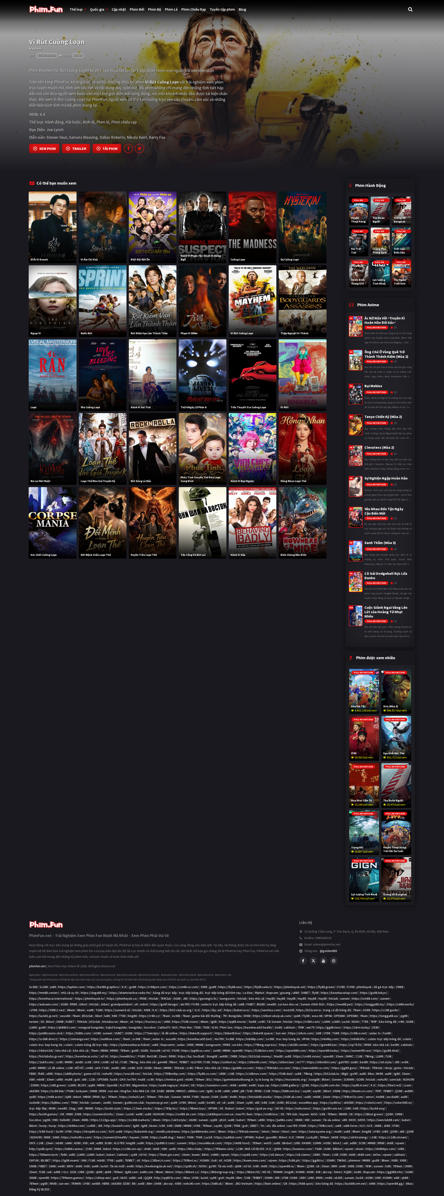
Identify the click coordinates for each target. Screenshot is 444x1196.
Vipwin (205, 1097)
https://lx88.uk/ (212, 1183)
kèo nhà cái (256, 998)
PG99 (175, 1050)
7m (262, 1126)
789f (378, 1091)
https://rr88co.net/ (354, 1033)
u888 (296, 993)
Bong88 (212, 1056)
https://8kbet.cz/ (187, 1172)
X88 (307, 1120)
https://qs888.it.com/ (160, 1143)
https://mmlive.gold (169, 1079)
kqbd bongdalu (116, 1027)
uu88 (288, 1056)
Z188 (88, 1149)
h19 (111, 1131)
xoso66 (65, 1016)
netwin (33, 1022)
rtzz (65, 1172)
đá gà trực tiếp (384, 987)
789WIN (278, 1172)
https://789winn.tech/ (44, 1155)
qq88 (91, 1085)
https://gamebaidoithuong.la (233, 1079)
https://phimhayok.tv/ (90, 998)
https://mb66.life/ (353, 1039)
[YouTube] (323, 961)
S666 (55, 1137)
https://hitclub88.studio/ (255, 1097)
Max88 (278, 1056)
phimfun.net (37, 966)
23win (163, 1056)
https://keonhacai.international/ (51, 998)
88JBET (46, 1160)
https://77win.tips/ (147, 1033)
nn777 (300, 1062)
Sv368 (44, 987)
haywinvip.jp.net (157, 1102)
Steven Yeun (56, 137)
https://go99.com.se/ (327, 1108)
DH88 (247, 1016)
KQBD (348, 1172)
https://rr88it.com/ (307, 1022)
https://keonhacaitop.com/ (339, 993)
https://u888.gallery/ (285, 1085)
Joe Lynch (55, 129)
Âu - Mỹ (78, 55)
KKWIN (306, 1143)
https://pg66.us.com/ (195, 1050)
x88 (397, 1062)
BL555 (82, 1085)
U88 (80, 1108)
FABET (251, 1004)
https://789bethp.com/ (170, 1074)
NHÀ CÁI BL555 (254, 1149)
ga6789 (343, 1062)
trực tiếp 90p (38, 1108)
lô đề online (170, 1033)
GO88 (360, 1079)
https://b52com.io (308, 1010)
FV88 (195, 1097)
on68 (342, 1166)
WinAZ (337, 1143)
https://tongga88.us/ (384, 1016)
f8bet (173, 1062)
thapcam (272, 993)
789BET (184, 1062)
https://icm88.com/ (365, 998)
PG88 (141, 1056)
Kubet (184, 1085)
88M (334, 1166)
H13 (362, 1126)
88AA (205, 1155)
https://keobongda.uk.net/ (154, 1166)
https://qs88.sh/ (186, 1166)
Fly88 (306, 1016)
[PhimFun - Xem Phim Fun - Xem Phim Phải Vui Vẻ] (46, 923)
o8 (136, 1004)
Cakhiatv (123, 1155)
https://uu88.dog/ (162, 1137)
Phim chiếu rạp (124, 122)
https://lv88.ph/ (289, 1160)
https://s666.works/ (400, 1004)
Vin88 (233, 1097)
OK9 (96, 1062)
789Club (165, 998)
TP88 (110, 1160)
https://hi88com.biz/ (286, 1091)
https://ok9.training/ (354, 1137)
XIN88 (298, 1120)
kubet (240, 1108)
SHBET (305, 993)
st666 (215, 1155)
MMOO (181, 1091)
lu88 (107, 1016)
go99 (353, 1074)
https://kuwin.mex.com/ (250, 1160)
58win (158, 1068)
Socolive (150, 1027)
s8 (131, 1022)
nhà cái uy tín (70, 993)
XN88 (47, 1137)
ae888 (223, 1056)
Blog (242, 9)
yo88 (32, 1068)
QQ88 (148, 1178)
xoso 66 (317, 1016)
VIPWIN (212, 1108)
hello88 (65, 1120)
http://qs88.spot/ (41, 1149)
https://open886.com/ (291, 1050)
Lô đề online (56, 1068)
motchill (288, 1010)
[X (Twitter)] (313, 961)
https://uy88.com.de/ (325, 1085)
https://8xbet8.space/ (258, 1033)
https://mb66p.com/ (250, 1039)
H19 (369, 1126)
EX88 (78, 1114)
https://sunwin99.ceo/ (356, 1050)
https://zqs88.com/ (244, 1155)
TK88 (190, 1137)
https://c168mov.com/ (251, 1074)
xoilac (181, 1045)
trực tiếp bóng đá (191, 993)
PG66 (70, 1091)
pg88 (404, 1016)
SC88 (362, 1143)
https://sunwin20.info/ (98, 1114)
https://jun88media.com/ (199, 1131)
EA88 (160, 1091)
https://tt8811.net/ (52, 1010)
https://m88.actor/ (50, 1097)
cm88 (105, 1062)
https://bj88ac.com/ (55, 1102)
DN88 (178, 1126)
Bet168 (152, 1056)
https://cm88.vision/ (307, 1056)
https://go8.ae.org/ (260, 1108)
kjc (104, 1097)
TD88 (197, 1027)
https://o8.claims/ (299, 1155)
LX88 (348, 1108)
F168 (123, 1062)
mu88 (68, 1079)
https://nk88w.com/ (71, 1126)
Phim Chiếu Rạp (193, 9)
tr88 (170, 1126)
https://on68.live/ (266, 1114)
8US (175, 1027)
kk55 (314, 1114)
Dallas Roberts (112, 137)
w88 (396, 1178)
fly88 (315, 993)
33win (339, 1056)
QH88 (277, 1149)
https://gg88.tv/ (313, 1160)
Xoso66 (155, 1050)
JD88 (386, 1126)
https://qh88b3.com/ (62, 1027)
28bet (327, 1091)
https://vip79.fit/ (350, 1045)
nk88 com (364, 1155)
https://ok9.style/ (175, 1120)
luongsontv (227, 998)
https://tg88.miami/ (66, 1160)
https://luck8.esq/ (373, 1108)
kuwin (196, 1155)
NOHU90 (408, 1079)
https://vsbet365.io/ (398, 1102)
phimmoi (354, 1160)
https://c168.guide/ (385, 1010)
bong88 (314, 1079)
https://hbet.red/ (390, 1085)
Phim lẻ (102, 122)
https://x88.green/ (53, 1085)
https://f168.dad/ (281, 1074)
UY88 (34, 1010)
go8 (77, 1079)
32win (120, 1114)
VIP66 (328, 1016)
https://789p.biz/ (166, 1108)
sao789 (292, 1126)
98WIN (89, 1108)
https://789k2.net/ (320, 1126)
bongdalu (135, 1027)
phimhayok (364, 987)
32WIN (317, 1143)
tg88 (213, 1022)
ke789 (131, 1079)
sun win (113, 1091)
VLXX (215, 1027)
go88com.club (134, 1102)
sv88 (261, 1022)
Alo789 (219, 1039)
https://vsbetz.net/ (369, 1102)
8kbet (50, 1022)
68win (71, 1010)
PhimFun (61, 82)
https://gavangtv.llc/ (204, 998)
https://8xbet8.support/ (196, 1033)
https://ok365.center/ (294, 1045)
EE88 (375, 1027)
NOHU (356, 1022)
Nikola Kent (137, 137)
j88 (242, 1091)
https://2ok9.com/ (41, 1062)
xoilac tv (375, 1033)
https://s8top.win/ (98, 1178)
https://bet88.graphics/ (103, 987)
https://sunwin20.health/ (111, 1137)
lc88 (272, 1102)
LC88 (239, 1149)
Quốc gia (97, 9)
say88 (306, 1091)
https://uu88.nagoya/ (163, 1085)
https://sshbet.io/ (224, 1062)
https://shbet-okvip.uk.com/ (272, 1016)
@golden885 (328, 951)
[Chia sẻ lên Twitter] (139, 148)
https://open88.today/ (324, 1050)
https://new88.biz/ (123, 1056)
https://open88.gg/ (390, 1183)
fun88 (252, 1022)
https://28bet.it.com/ (156, 1160)
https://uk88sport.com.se (216, 1114)
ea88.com (146, 1172)
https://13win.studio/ (138, 1108)
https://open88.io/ (282, 1166)
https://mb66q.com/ (325, 1039)
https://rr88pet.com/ (152, 987)
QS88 (305, 1085)
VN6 (83, 1160)
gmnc (398, 1068)
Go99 (59, 1131)
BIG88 (261, 1004)
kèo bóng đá (387, 1022)
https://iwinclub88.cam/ (383, 1120)
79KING (341, 1160)
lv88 (264, 1102)
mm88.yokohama (168, 1131)
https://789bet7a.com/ (348, 1097)
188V (302, 1178)
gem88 (162, 1062)
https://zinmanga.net (74, 1039)
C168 (359, 1056)
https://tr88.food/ (41, 1131)
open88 (237, 1050)
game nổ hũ (92, 1074)
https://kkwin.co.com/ (357, 1091)
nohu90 (107, 1074)
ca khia (248, 993)
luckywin (82, 1091)
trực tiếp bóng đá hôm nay (223, 993)
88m (239, 1178)
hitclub (242, 998)
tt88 (32, 1079)
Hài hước (73, 122)
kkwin (153, 1126)
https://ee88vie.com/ (105, 1039)
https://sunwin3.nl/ (117, 1010)
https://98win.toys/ (193, 1108)
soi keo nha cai (288, 1004)
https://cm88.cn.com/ (184, 987)
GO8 (73, 1172)
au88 (362, 1074)
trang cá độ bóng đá (337, 1010)
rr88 (401, 1022)
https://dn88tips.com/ (381, 1149)
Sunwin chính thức (312, 1004)
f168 (388, 1056)
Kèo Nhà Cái (141, 1091)
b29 (139, 1068)
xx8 (92, 1143)
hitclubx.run (110, 1022)
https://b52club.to (326, 1074)
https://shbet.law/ (281, 1062)
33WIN (35, 1085)
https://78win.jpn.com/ (164, 1155)
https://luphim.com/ (71, 987)
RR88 (143, 998)
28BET (254, 1126)
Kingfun (125, 1091)
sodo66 (34, 1102)
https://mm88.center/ (44, 993)
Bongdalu (235, 1016)
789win (125, 1050)
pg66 (46, 1120)
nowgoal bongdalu (91, 1027)
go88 (132, 987)
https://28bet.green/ (369, 1114)
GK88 (334, 1137)
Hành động (54, 122)
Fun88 (387, 1033)
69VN (319, 1178)
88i (134, 1183)
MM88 (200, 1045)
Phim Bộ (154, 9)
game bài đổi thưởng (206, 1016)
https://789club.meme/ (243, 1131)
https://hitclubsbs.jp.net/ (46, 1056)
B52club (87, 1016)
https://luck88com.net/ (351, 1183)
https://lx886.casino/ (69, 1149)
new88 (271, 1004)
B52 (209, 1079)
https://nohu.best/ (298, 1108)
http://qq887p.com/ (167, 1178)
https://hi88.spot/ (301, 1183)
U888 (222, 1074)
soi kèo (237, 1045)
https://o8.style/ (381, 1062)
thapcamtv (167, 1045)
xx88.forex (350, 1126)
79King (369, 1056)
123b (92, 1079)
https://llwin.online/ (268, 1183)
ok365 (338, 1178)
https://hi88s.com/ (78, 1033)
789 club (163, 1097)
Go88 (278, 1027)
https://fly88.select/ (258, 987)
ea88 (90, 1010)
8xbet (77, 1097)
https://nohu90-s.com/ (76, 1137)
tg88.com (131, 1172)
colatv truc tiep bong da (45, 1045)
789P (373, 1022)
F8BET (43, 1166)
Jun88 (217, 1050)
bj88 (68, 1097)
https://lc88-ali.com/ (288, 1097)
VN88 (69, 1114)
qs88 (297, 1016)
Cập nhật (119, 9)
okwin (359, 1149)
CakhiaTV (164, 1027)
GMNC (349, 1056)
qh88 (238, 1166)
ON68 (60, 1022)
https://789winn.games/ (67, 1178)
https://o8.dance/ (272, 1155)
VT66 (395, 1126)
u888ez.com (196, 1091)
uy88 (249, 1102)
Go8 (214, 1160)
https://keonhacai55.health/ (253, 1027)
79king (133, 1062)
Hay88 (270, 998)
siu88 (354, 1062)
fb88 (41, 1074)
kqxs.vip (263, 1085)
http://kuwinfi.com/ (117, 1126)
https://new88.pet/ (340, 1004)
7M (225, 1016)
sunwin (345, 998)
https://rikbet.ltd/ (41, 1050)
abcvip (327, 1172)
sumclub (395, 1079)
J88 (185, 998)
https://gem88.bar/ (324, 1045)
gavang (285, 993)
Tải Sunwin (274, 1022)
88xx (371, 1074)
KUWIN (204, 1160)
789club (82, 1022)
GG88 (177, 998)
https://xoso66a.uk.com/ (205, 1143)
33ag (72, 1108)
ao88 (404, 1097)
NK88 (379, 1074)
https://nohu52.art (131, 1097)
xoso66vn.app (308, 1102)
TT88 (122, 1016)
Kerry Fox (157, 137)
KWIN (302, 1126)
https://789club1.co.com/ (273, 1068)
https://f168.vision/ (185, 1022)
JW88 (377, 1126)
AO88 (366, 1010)
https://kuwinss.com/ (298, 1149)
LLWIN (326, 1022)
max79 (240, 1114)
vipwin (399, 1143)
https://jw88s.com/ (280, 1120)
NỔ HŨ (79, 1068)
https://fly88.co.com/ (202, 1074)
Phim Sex (226, 1027)
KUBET (70, 1022)
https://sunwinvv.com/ (212, 1085)
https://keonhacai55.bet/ (195, 1039)
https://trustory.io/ (148, 1022)
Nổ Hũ (279, 1108)
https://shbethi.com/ (253, 1062)
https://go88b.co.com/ (238, 1068)
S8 (42, 1022)
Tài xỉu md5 (117, 1166)
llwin (250, 1114)
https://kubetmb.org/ (139, 1131)
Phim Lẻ (171, 9)
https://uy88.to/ (331, 1102)
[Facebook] (303, 961)
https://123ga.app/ (104, 1120)
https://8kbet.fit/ (248, 1172)
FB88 (32, 1074)
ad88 (99, 1143)
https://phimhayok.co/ (122, 998)
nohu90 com (191, 1183)
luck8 (113, 1079)
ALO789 (196, 1062)
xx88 (53, 987)
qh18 (222, 1120)
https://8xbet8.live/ (228, 1033)
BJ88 (108, 1143)
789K (301, 1027)
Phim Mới (137, 9)
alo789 (184, 1004)
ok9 (97, 1068)
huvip (43, 1126)
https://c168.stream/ (393, 1137)
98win (222, 1131)
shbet (83, 1004)
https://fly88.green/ (321, 987)
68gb (344, 1074)
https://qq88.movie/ (233, 1022)
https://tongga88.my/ (370, 1004)
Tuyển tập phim (222, 9)
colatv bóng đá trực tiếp (91, 1045)
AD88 (77, 1143)
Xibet (98, 1016)
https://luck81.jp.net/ (43, 1016)
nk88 (233, 1085)
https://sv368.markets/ (135, 1120)
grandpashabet (121, 1004)
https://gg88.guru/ (344, 1068)
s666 (166, 1022)
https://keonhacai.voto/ (82, 1056)
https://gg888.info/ (390, 1172)
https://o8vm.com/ (301, 1033)
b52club (94, 1022)
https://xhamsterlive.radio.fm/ (130, 993)
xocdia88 (392, 1097)
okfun (377, 1155)
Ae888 (380, 1097)
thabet (229, 1108)
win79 (310, 1027)
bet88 (395, 1045)
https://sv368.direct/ (43, 1039)
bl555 (361, 1120)
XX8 (85, 1143)
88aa (186, 1178)
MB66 (104, 1050)
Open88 (112, 1085)
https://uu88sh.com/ (228, 1137)
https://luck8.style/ (108, 1108)
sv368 (176, 1016)
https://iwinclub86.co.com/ (311, 1068)
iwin (294, 1131)
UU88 (280, 1102)
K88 (114, 1016)
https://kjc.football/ (191, 1056)
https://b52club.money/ (255, 1056)
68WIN (170, 1091)
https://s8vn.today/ (357, 1027)
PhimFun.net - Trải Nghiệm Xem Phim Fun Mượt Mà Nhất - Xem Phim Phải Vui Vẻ (99, 935)
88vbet (287, 1143)
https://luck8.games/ (43, 1114)
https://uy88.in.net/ (355, 1085)
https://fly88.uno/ (230, 987)
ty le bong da (264, 1079)
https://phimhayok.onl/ (290, 987)
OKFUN (34, 1160)
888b (85, 1120)
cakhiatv (290, 1027)
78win (357, 1010)
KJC (124, 987)
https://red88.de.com (181, 1114)
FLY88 (341, 987)
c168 (69, 1068)
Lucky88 (312, 1137)
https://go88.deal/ (386, 1050)
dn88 (390, 1143)
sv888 (91, 1126)
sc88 (59, 1062)
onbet (144, 1004)
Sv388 (33, 987)
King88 (132, 1016)
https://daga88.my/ (94, 993)
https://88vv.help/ (190, 1149)
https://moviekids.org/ (291, 1079)
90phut (259, 993)
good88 (271, 1137)
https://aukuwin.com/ (44, 1004)
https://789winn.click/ (219, 1149)
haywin (304, 1114)
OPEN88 (339, 1016)
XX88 (204, 987)
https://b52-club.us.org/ (176, 1010)
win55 (267, 1143)
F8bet (199, 1068)
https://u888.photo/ (68, 1074)
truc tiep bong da (288, 1039)
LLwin (407, 1085)
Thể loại (76, 9)
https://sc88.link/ (53, 1091)
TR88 (74, 1102)
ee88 (252, 1085)
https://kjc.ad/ (212, 1010)
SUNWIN (349, 1079)
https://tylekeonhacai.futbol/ (130, 1045)
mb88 (40, 1079)
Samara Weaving (83, 137)
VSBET (118, 1033)
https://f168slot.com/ (259, 1050)
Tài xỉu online (331, 1120)
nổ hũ (166, 1050)
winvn (370, 1097)
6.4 (42, 114)
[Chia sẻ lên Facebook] (128, 148)
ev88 (404, 1062)
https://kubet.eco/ (237, 1010)
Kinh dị (89, 122)
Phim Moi (186, 1027)
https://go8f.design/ (164, 1004)
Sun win (281, 1033)
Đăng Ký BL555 (39, 1189)
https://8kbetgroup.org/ (218, 1172)
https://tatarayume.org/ (315, 1131)
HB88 (105, 1183)
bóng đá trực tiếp (165, 993)
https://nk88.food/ (237, 1143)
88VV (70, 1166)
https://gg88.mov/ (329, 1027)
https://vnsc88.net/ (127, 1074)
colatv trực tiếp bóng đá (384, 1039)
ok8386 (34, 1091)
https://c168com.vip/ (127, 1149)
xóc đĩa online (275, 1126)
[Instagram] (334, 961)
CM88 (399, 987)
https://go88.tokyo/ (373, 993)
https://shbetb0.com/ (321, 1062)
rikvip (388, 1068)
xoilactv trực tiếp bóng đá (218, 1004)
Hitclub (153, 998)
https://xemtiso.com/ (266, 1010)
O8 (193, 1085)
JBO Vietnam (244, 1183)
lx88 (318, 1033)
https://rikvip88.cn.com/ (90, 1131)
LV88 (385, 1131)
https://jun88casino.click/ (46, 1033)
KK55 (352, 1120)
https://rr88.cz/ (149, 1016)
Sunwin (337, 1079)
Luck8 (346, 1022)
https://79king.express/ (260, 1045)
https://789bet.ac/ (185, 1160)
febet (265, 1131)
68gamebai (139, 1085)
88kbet (337, 1149)
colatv (407, 1039)
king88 (366, 1131)
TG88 (99, 1010)
